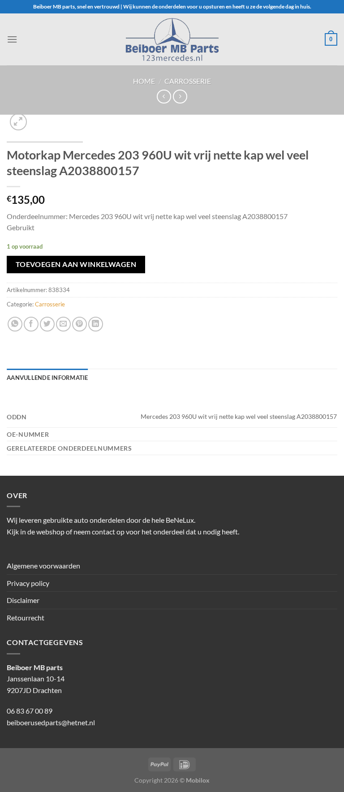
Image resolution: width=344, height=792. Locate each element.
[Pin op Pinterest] (79, 324)
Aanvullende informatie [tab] (47, 377)
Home (144, 81)
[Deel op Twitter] (47, 324)
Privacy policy (28, 583)
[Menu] (12, 39)
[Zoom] (18, 122)
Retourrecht (25, 617)
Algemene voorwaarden (43, 565)
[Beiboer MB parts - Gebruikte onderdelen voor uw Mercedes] (172, 39)
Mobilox (198, 780)
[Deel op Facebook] (31, 324)
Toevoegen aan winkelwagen (76, 264)
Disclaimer (23, 600)
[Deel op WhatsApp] (15, 324)
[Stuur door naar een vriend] (63, 324)
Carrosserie (187, 81)
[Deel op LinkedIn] (95, 324)
